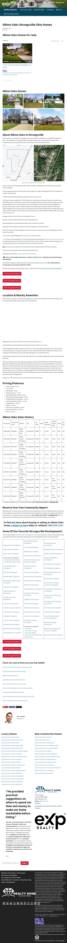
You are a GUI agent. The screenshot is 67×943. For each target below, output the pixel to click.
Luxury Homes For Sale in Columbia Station (14, 757)
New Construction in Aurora (43, 737)
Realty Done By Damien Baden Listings (14, 671)
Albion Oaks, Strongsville (10, 549)
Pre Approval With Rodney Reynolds (13, 692)
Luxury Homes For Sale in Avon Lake (11, 740)
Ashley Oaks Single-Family (12, 560)
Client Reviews (39, 10)
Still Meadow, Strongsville (52, 568)
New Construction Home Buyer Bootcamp (15, 701)
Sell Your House (20, 873)
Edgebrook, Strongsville (31, 552)
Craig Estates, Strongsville (11, 612)
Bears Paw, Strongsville (10, 572)
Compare (50, 10)
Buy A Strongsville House (12, 281)
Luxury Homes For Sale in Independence (13, 765)
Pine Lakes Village (30, 633)
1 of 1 (8, 80)
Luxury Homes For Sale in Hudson (11, 762)
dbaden (6, 30)
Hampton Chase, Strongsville (33, 577)
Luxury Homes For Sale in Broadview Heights (14, 751)
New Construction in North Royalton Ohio (47, 757)
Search (24, 863)
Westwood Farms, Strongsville (53, 635)
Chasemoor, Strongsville (10, 604)
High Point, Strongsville (31, 585)
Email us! (38, 803)
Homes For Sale (25, 10)
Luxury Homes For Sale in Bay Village (12, 745)
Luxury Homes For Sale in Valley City (12, 782)
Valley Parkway (59, 366)
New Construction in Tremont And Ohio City (48, 768)
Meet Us (59, 10)
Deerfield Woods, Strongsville (12, 633)
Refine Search (55, 41)
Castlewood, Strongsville (10, 587)
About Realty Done (6, 880)
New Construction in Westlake (44, 773)
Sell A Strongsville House (12, 288)
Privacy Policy (24, 880)
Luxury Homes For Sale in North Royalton (13, 771)
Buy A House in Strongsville (9, 875)
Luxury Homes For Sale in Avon (10, 737)
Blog (29, 880)
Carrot (62, 941)
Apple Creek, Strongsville (10, 554)
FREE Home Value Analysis (10, 676)
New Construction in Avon (42, 740)
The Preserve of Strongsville (52, 608)
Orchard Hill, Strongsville (31, 616)
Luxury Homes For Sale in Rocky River (12, 776)
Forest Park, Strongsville (31, 572)
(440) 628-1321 (59, 2)
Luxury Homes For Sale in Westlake (11, 784)
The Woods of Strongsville (52, 612)
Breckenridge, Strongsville (11, 577)
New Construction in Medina (43, 751)
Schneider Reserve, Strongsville (53, 549)
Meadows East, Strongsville (32, 612)
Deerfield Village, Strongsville (12, 629)
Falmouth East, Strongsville (32, 556)
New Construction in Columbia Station (46, 748)
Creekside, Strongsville (10, 616)
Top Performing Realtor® (12, 274)
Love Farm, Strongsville (31, 604)
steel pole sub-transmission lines (54, 239)
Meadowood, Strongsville (31, 608)
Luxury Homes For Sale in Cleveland (11, 754)
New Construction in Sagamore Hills (46, 762)
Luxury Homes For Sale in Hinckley (11, 759)
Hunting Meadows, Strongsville (33, 589)
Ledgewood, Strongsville (31, 599)
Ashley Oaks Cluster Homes (12, 562)
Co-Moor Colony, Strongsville (12, 608)
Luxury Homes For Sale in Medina (11, 768)
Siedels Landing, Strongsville (53, 554)
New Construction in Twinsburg (44, 771)
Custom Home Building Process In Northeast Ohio (18, 688)
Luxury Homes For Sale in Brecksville (12, 748)
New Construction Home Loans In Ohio (14, 684)
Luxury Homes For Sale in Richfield (11, 773)
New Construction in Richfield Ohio (45, 759)
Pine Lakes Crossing (31, 631)
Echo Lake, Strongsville (31, 547)
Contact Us (16, 880)
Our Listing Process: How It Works (11, 877)
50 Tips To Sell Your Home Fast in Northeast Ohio (17, 667)
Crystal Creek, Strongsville (11, 620)
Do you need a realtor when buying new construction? (19, 696)
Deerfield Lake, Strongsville (11, 624)
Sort (62, 41)
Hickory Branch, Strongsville (32, 581)
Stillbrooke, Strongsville (51, 579)
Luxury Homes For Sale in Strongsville (12, 779)
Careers (3, 882)
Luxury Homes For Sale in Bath (10, 743)
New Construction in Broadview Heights (47, 745)
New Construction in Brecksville (44, 743)
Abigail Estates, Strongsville (11, 545)
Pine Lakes (28, 629)
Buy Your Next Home (11, 14)
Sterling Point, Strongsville (52, 564)
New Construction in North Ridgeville (46, 754)
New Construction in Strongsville (45, 765)
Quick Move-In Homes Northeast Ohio (14, 680)
